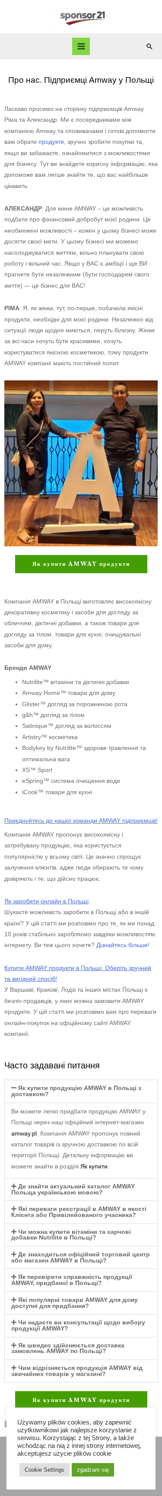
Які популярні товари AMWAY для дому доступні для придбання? (74, 1303)
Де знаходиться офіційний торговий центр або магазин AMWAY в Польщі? (80, 1257)
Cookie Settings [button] (44, 1470)
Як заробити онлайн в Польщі (46, 901)
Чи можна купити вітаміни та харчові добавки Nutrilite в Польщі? (71, 1235)
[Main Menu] (81, 46)
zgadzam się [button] (93, 1470)
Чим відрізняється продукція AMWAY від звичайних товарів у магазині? (77, 1371)
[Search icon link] (149, 46)
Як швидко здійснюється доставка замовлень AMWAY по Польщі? (67, 1348)
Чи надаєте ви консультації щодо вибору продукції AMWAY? (78, 1325)
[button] (81, 1091)
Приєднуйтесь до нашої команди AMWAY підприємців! (81, 821)
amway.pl (24, 1133)
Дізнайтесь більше (122, 945)
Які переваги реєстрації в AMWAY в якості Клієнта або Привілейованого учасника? (78, 1212)
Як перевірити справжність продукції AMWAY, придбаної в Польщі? (71, 1280)
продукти (51, 142)
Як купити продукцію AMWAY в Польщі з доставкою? (76, 1091)
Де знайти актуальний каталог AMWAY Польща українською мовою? (73, 1189)
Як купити (94, 1166)
